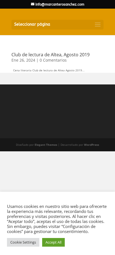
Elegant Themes (46, 145)
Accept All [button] (53, 242)
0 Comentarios (53, 60)
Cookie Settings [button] (23, 242)
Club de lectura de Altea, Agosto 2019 (50, 55)
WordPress (91, 145)
